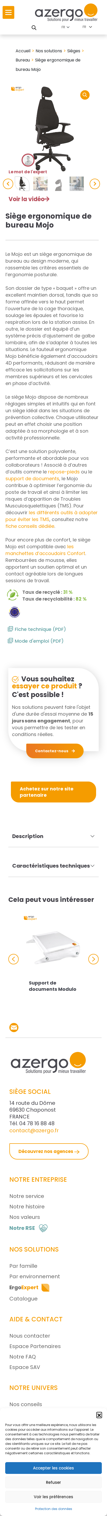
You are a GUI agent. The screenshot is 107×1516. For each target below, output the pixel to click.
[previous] (8, 184)
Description (27, 836)
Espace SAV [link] (24, 1367)
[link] (8, 12)
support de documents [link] (32, 478)
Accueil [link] (23, 51)
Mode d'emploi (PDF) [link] (39, 641)
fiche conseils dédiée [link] (29, 526)
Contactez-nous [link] (52, 751)
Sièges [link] (73, 51)
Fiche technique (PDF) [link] (40, 629)
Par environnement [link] (34, 1276)
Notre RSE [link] (22, 1228)
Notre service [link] (26, 1196)
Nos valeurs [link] (24, 1217)
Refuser (53, 1482)
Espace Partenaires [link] (35, 1346)
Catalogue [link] (23, 1298)
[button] (99, 1414)
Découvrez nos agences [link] (46, 1151)
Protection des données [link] (53, 1509)
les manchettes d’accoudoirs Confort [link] (45, 550)
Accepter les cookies (53, 1468)
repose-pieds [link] (64, 471)
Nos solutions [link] (49, 51)
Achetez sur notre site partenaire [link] (46, 791)
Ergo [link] (23, 1287)
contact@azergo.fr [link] (34, 1130)
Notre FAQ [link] (22, 1356)
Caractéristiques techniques (51, 865)
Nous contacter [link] (29, 1335)
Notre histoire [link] (27, 1206)
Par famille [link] (23, 1266)
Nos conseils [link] (25, 1404)
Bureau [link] (23, 60)
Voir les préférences (53, 1497)
